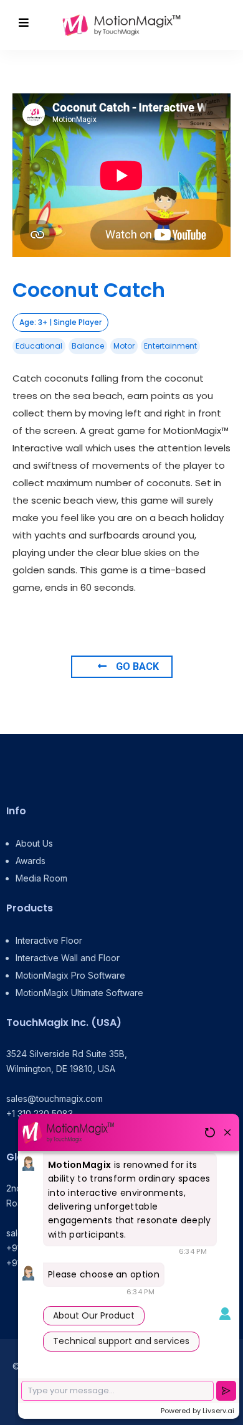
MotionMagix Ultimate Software (79, 992)
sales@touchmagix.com (54, 1098)
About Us (34, 843)
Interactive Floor (49, 940)
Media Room (41, 878)
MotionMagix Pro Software (70, 975)
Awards (30, 860)
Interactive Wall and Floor (68, 957)
